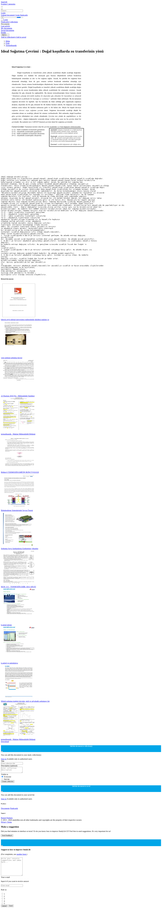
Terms (9, 822)
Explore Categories (8, 4)
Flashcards (5, 22)
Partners (10, 818)
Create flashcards (21, 15)
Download (5, 742)
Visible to (4, 774)
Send (11, 906)
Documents (5, 808)
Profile (3, 33)
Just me (6, 779)
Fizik (7, 43)
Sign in (4, 759)
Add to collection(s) (8, 37)
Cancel (4, 906)
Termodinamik (11, 45)
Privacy (4, 822)
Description (9, 766)
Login (3, 13)
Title (2, 761)
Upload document (8, 15)
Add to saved (21, 37)
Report (3, 818)
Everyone (7, 777)
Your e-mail (5, 877)
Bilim (8, 41)
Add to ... (5, 35)
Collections (13, 22)
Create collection (7, 781)
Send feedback (7, 835)
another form (22, 854)
